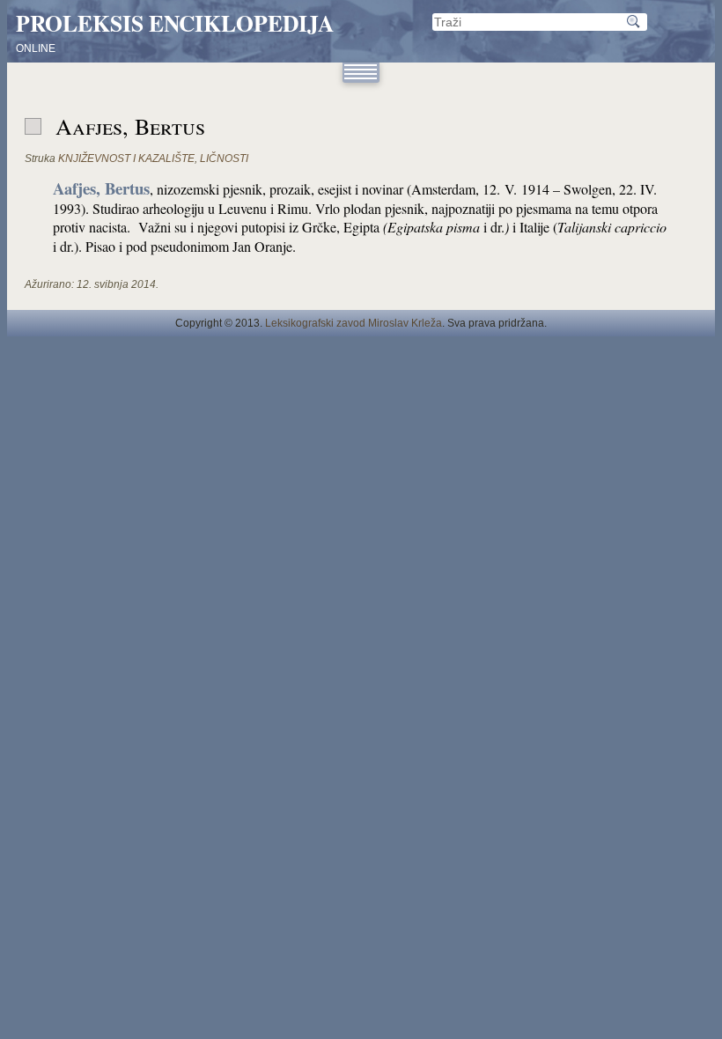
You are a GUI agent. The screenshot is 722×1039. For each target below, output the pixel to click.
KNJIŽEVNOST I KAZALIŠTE (126, 158)
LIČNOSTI (224, 158)
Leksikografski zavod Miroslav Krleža (353, 323)
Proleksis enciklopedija (175, 23)
